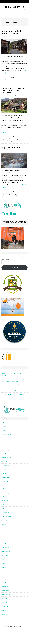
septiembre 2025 (6, 442)
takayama (21, 196)
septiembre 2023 (6, 477)
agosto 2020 (5, 555)
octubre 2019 (5, 590)
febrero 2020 (5, 575)
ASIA (9, 77)
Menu (14, 1)
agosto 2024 (5, 461)
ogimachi (3, 141)
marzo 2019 (4, 614)
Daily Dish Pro (16, 625)
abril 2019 (4, 610)
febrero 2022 (5, 512)
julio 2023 (4, 485)
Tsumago (21, 82)
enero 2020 (4, 579)
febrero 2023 (5, 493)
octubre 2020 (5, 547)
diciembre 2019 (5, 583)
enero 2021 (4, 540)
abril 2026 (4, 422)
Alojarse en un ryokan (11, 147)
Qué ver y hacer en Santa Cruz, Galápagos (12, 390)
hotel (10, 196)
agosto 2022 (4, 500)
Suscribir (14, 268)
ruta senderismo (5, 82)
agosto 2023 (4, 481)
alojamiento (11, 79)
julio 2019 (4, 602)
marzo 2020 (4, 571)
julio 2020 (4, 559)
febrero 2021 (5, 536)
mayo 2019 (4, 606)
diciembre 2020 (5, 544)
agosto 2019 (4, 598)
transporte (15, 82)
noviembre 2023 (6, 469)
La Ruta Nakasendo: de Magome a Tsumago (11, 32)
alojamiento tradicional (19, 194)
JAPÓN (12, 77)
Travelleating (14, 7)
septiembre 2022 (6, 497)
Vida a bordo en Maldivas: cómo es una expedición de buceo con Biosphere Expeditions (12, 373)
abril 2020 (4, 567)
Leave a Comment (21, 95)
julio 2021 (4, 524)
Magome (23, 79)
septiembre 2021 (6, 516)
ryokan (11, 82)
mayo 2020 (4, 563)
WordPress (16, 626)
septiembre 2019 (6, 594)
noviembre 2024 (6, 457)
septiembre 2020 (6, 551)
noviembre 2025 (6, 434)
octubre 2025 (5, 438)
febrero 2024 (5, 465)
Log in (21, 626)
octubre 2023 (5, 473)
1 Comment (20, 36)
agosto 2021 (4, 520)
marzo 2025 (4, 446)
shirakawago (9, 141)
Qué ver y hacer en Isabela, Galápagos (11, 394)
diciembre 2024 (5, 454)
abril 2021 (4, 528)
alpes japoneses (17, 79)
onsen (13, 196)
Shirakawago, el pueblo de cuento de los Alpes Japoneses (13, 90)
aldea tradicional (12, 139)
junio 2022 (4, 508)
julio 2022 (4, 504)
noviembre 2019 (6, 587)
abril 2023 (4, 489)
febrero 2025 (5, 450)
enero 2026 (4, 430)
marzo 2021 (4, 532)
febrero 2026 (5, 426)
